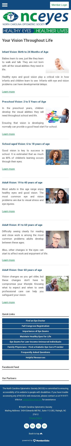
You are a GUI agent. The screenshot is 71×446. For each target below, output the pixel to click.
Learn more (8, 91)
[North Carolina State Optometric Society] (35, 22)
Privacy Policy (35, 418)
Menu (4, 5)
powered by (27, 440)
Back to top (34, 434)
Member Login (59, 4)
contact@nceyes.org (32, 400)
